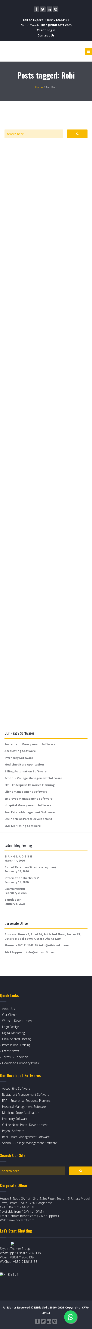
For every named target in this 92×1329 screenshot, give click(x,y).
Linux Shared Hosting (16, 1039)
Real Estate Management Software (29, 812)
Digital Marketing (13, 1033)
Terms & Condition (15, 1057)
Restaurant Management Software (29, 744)
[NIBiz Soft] (19, 51)
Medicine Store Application (24, 764)
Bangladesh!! (13, 899)
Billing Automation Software (25, 771)
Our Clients (9, 1015)
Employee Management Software (28, 798)
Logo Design (10, 1027)
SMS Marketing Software (22, 826)
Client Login (46, 30)
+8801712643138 (57, 20)
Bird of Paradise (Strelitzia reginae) (30, 867)
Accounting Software (20, 751)
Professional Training (16, 1045)
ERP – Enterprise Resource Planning (29, 785)
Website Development (17, 1021)
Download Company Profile (21, 1063)
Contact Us (46, 35)
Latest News (10, 1051)
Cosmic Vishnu (14, 889)
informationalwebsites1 (22, 878)
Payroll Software (13, 1131)
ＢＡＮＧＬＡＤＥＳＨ (18, 856)
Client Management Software (25, 792)
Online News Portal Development (28, 819)
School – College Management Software (33, 778)
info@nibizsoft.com (56, 25)
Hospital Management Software (27, 805)
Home (39, 87)
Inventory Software (18, 758)
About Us (8, 1009)
